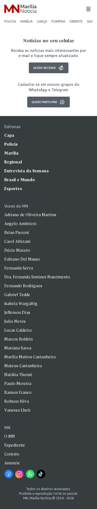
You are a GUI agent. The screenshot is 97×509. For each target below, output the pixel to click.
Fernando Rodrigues (23, 286)
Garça (42, 21)
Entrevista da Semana (26, 171)
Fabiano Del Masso (22, 259)
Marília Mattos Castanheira (30, 357)
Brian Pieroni (16, 233)
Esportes (13, 189)
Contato (11, 454)
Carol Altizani (17, 242)
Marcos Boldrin (18, 339)
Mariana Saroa (17, 348)
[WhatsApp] (30, 474)
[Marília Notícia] (20, 9)
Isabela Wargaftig (20, 304)
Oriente (76, 21)
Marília (26, 21)
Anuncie (12, 463)
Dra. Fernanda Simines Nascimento (37, 277)
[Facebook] (8, 474)
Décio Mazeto (17, 250)
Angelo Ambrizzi (20, 224)
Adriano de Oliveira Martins (30, 215)
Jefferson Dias (17, 313)
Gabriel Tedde (17, 295)
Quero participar (44, 102)
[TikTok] (41, 474)
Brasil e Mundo (19, 180)
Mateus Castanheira (23, 366)
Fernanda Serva (18, 268)
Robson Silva (16, 401)
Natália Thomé (18, 375)
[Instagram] (19, 474)
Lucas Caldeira (18, 330)
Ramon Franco (18, 393)
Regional (13, 162)
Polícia (10, 21)
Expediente (14, 445)
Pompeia (58, 21)
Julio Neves (15, 322)
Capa (9, 136)
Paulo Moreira (17, 384)
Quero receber (44, 67)
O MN (9, 436)
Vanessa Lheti (17, 410)
